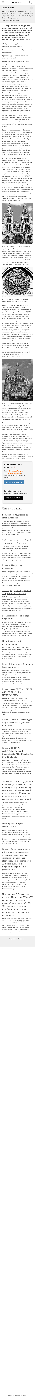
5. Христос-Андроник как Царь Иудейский (15, 516)
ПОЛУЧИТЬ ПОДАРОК (14, 482)
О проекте (12, 939)
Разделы (21, 939)
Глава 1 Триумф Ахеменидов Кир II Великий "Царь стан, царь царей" (17, 722)
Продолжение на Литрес (13, 498)
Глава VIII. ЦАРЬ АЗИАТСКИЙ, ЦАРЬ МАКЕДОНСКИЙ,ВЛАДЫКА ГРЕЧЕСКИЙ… (17, 752)
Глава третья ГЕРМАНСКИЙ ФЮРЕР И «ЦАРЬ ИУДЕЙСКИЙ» (17, 692)
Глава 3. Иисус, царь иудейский (13, 567)
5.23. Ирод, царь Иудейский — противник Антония (16, 541)
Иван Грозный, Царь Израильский (12, 825)
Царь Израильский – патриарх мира (12, 642)
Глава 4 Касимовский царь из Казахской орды (17, 665)
